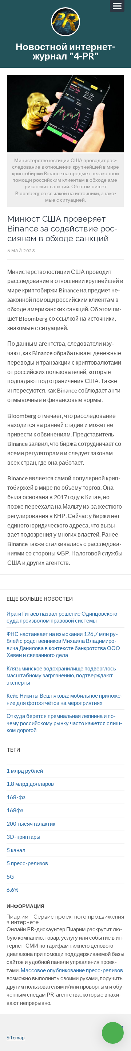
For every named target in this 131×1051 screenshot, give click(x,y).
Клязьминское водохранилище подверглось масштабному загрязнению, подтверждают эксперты (61, 675)
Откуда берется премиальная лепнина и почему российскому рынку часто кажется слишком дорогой (64, 723)
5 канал (16, 850)
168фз (15, 810)
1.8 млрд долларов (30, 783)
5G (10, 876)
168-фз (16, 797)
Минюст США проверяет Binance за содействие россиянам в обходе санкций (62, 228)
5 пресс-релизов (27, 863)
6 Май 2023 (21, 250)
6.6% (13, 889)
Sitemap (16, 1037)
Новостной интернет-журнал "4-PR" (65, 51)
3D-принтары (23, 836)
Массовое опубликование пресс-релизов (72, 970)
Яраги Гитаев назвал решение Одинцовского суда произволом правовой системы (62, 617)
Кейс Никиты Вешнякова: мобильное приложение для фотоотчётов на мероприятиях (65, 699)
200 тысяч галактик (31, 823)
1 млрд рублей (25, 770)
